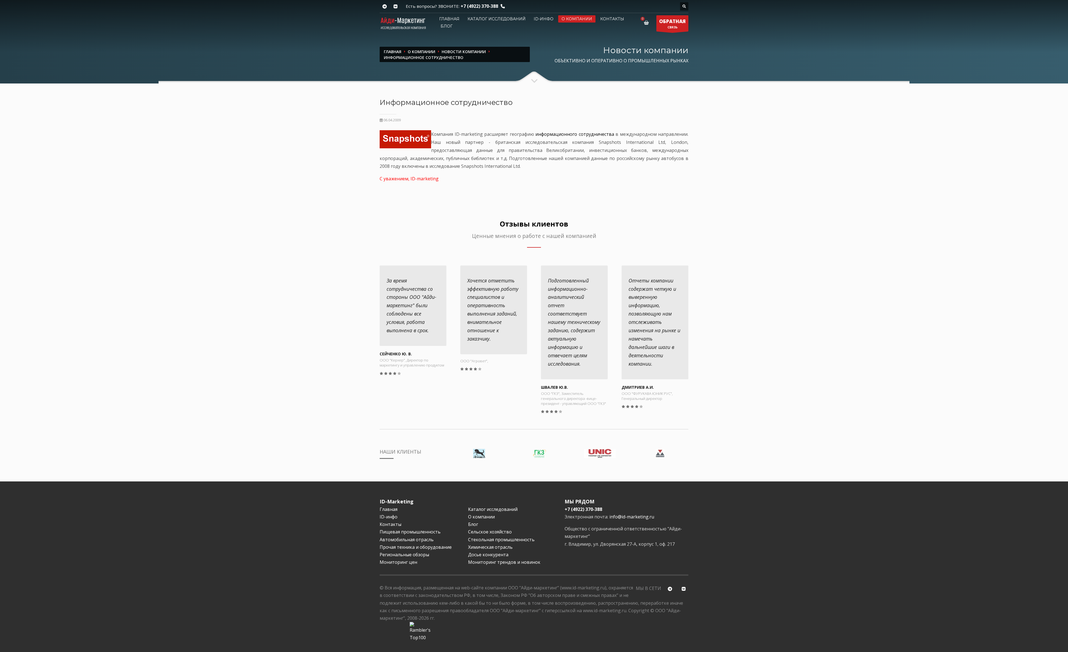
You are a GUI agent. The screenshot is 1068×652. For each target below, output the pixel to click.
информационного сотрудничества (574, 134)
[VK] (395, 6)
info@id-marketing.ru (631, 517)
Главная (449, 18)
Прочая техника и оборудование (416, 547)
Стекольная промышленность (501, 540)
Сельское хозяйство (490, 532)
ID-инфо (543, 18)
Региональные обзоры (404, 555)
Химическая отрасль (490, 547)
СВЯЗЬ (672, 23)
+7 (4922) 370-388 (479, 6)
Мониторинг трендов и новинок (504, 562)
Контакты (612, 18)
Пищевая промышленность (410, 532)
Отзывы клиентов (534, 224)
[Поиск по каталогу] (684, 6)
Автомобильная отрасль (407, 540)
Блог (447, 26)
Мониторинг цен (398, 562)
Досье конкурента (488, 555)
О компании (577, 18)
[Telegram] (384, 6)
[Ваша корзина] (647, 22)
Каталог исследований (497, 18)
